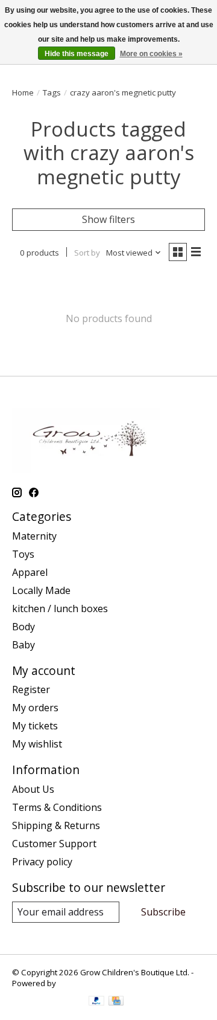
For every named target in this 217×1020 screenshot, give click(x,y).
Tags (52, 92)
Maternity (34, 536)
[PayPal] (96, 1002)
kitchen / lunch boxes (60, 608)
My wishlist (37, 743)
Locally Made (41, 590)
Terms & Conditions (57, 807)
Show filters (108, 219)
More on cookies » (151, 54)
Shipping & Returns (56, 825)
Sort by (87, 252)
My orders (35, 707)
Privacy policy (42, 861)
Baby (23, 644)
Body (23, 626)
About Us (33, 789)
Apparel (30, 572)
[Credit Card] (116, 1002)
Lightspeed (78, 983)
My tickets (35, 725)
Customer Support (54, 843)
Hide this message (76, 54)
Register (31, 689)
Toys (23, 554)
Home (23, 92)
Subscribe (163, 911)
